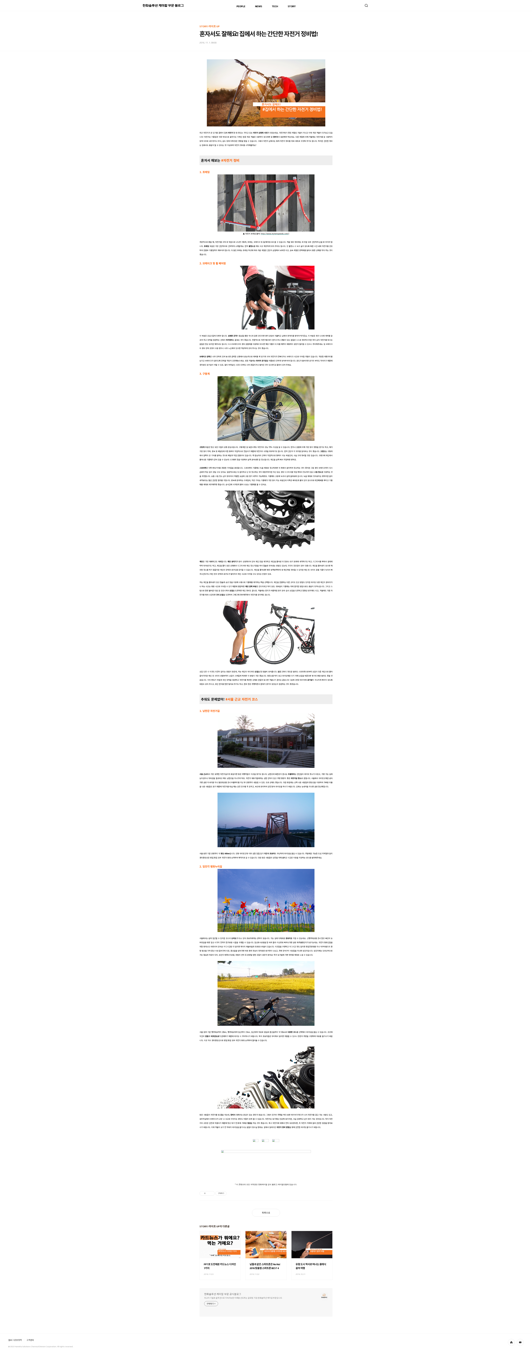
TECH (275, 6)
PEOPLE (240, 6)
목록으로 (266, 1213)
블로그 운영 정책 (15, 1340)
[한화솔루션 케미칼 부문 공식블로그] (163, 5)
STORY (292, 6)
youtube (520, 1342)
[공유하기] (208, 1193)
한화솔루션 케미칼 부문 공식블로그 (222, 1294)
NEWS (258, 6)
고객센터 (30, 1340)
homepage (511, 1342)
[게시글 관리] (211, 1193)
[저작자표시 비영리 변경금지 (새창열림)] (230, 1193)
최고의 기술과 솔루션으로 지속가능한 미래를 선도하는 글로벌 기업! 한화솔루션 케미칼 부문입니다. (243, 1298)
